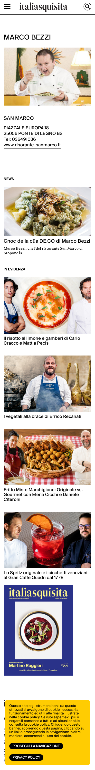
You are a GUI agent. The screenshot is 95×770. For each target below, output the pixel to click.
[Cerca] (87, 6)
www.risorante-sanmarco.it (32, 145)
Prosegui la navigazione (36, 746)
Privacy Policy (26, 758)
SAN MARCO (19, 118)
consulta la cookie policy (29, 725)
